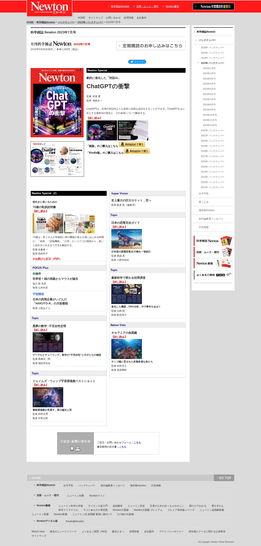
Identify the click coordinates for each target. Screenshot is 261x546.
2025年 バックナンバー (212, 53)
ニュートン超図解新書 (212, 510)
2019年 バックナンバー (212, 146)
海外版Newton (207, 210)
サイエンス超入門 (98, 505)
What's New (38, 531)
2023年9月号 (209, 109)
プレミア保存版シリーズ (181, 510)
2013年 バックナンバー (212, 177)
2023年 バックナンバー (90, 22)
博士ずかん (217, 505)
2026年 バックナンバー (212, 47)
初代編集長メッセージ (211, 218)
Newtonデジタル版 (47, 521)
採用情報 (129, 17)
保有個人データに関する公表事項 (207, 531)
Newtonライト (97, 495)
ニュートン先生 (136, 505)
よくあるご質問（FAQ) (94, 531)
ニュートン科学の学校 (71, 505)
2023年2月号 (209, 73)
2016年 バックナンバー (212, 161)
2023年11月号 (210, 120)
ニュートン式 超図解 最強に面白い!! (92, 514)
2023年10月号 (210, 115)
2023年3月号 (209, 78)
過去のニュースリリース (63, 531)
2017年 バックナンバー (212, 156)
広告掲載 (204, 227)
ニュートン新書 (40, 514)
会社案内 (141, 17)
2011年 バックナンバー (212, 187)
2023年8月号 (209, 104)
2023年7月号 (209, 99)
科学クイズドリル (68, 510)
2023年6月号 (209, 94)
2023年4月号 (209, 84)
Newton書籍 (172, 6)
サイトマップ (95, 17)
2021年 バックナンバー (212, 135)
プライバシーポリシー (171, 531)
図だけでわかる (197, 505)
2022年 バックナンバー (212, 130)
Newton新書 (60, 514)
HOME (81, 17)
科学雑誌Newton (120, 6)
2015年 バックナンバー (212, 166)
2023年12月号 (210, 125)
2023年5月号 (209, 89)
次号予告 (204, 193)
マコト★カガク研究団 (95, 510)
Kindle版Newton (75, 521)
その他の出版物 (125, 514)
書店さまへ (118, 531)
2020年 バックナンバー (212, 141)
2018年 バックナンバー (212, 151)
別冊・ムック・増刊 (147, 6)
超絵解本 (118, 505)
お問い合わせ (113, 17)
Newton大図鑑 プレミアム (148, 510)
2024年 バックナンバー (212, 58)
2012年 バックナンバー (212, 182)
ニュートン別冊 (75, 495)
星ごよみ (204, 201)
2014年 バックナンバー (212, 172)
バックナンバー (66, 22)
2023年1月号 (209, 68)
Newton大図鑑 (121, 510)
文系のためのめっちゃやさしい (167, 505)
